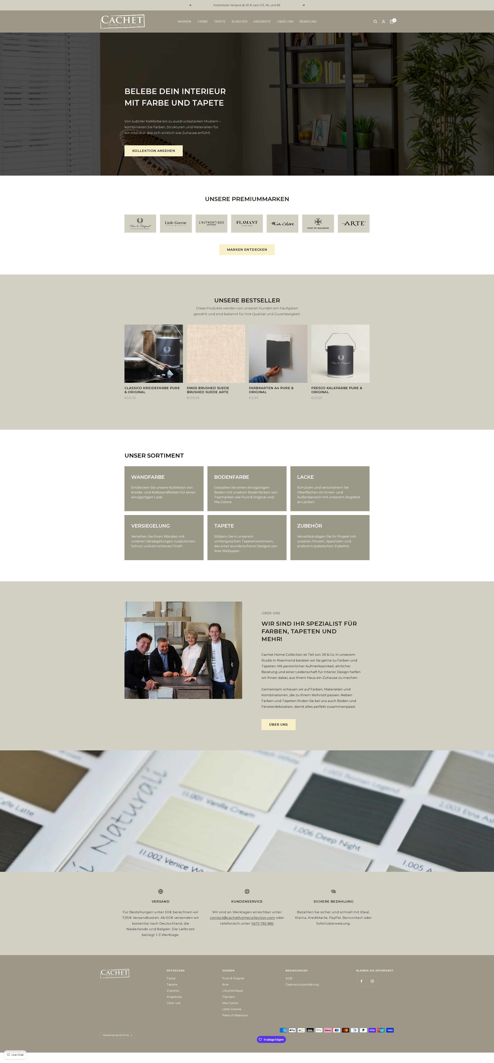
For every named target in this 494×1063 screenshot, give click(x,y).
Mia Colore (230, 1003)
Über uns (285, 21)
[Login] (383, 21)
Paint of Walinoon (235, 1015)
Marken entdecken (247, 250)
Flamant (228, 997)
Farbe (202, 21)
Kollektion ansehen (153, 151)
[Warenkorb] (392, 21)
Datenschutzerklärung (302, 984)
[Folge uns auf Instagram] (372, 981)
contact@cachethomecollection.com (242, 918)
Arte (225, 984)
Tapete (219, 21)
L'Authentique (232, 990)
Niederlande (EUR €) (116, 1035)
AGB (289, 978)
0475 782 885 (262, 923)
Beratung (308, 21)
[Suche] (375, 21)
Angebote (262, 21)
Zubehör (239, 21)
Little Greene (231, 1009)
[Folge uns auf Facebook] (361, 981)
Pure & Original (233, 978)
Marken (184, 21)
